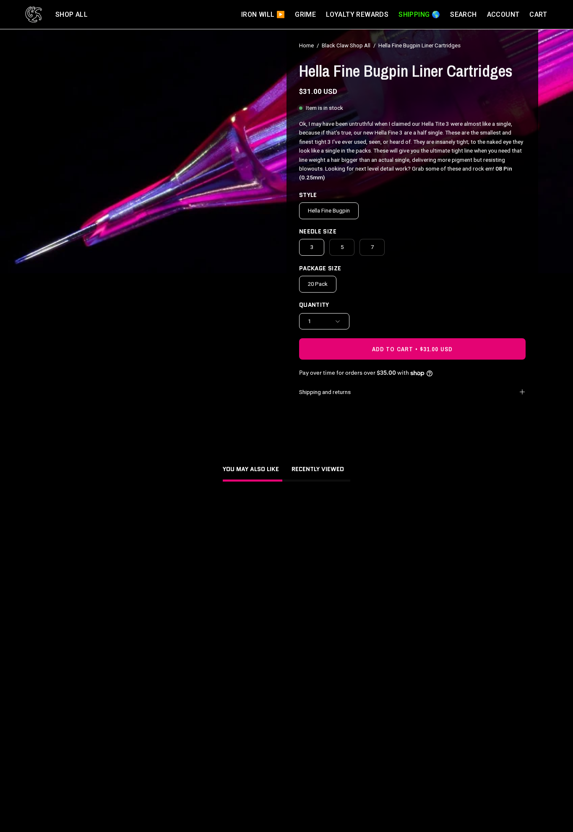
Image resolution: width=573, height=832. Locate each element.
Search (196, 710)
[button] (71, 14)
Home (306, 45)
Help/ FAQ (201, 723)
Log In (196, 697)
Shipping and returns (325, 392)
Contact (198, 736)
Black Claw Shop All (346, 45)
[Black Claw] (33, 14)
